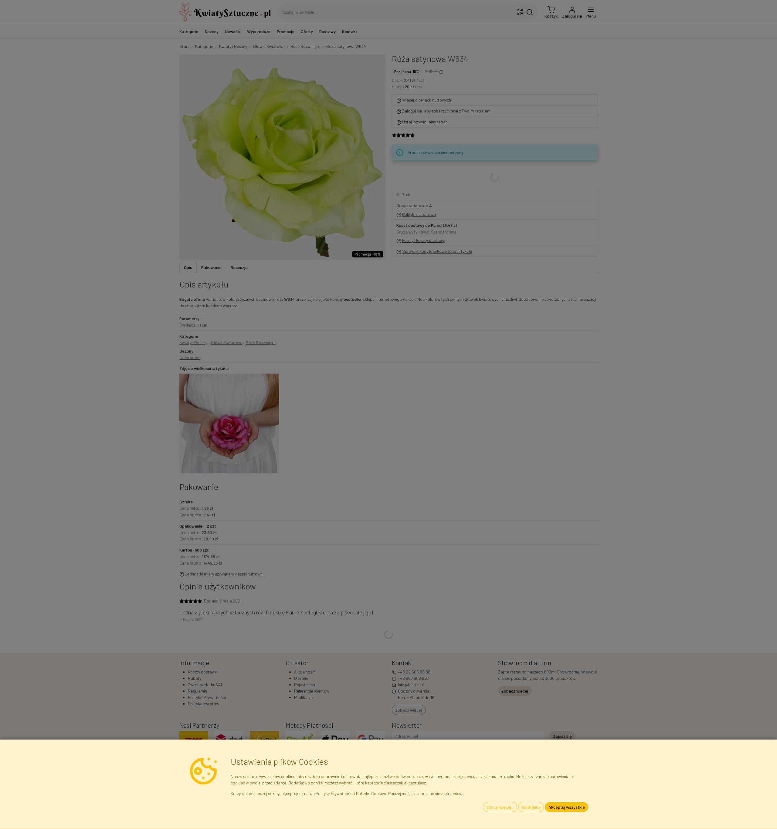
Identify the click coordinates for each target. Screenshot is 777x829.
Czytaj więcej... (500, 807)
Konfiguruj (531, 807)
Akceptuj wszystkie (566, 807)
